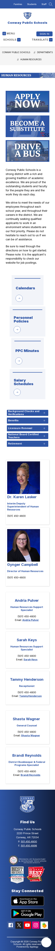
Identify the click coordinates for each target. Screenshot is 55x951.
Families (18, 4)
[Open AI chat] (46, 942)
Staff (44, 4)
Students (32, 4)
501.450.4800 (29, 841)
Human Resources (31, 59)
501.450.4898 (29, 845)
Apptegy (34, 946)
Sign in (44, 33)
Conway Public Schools (16, 52)
